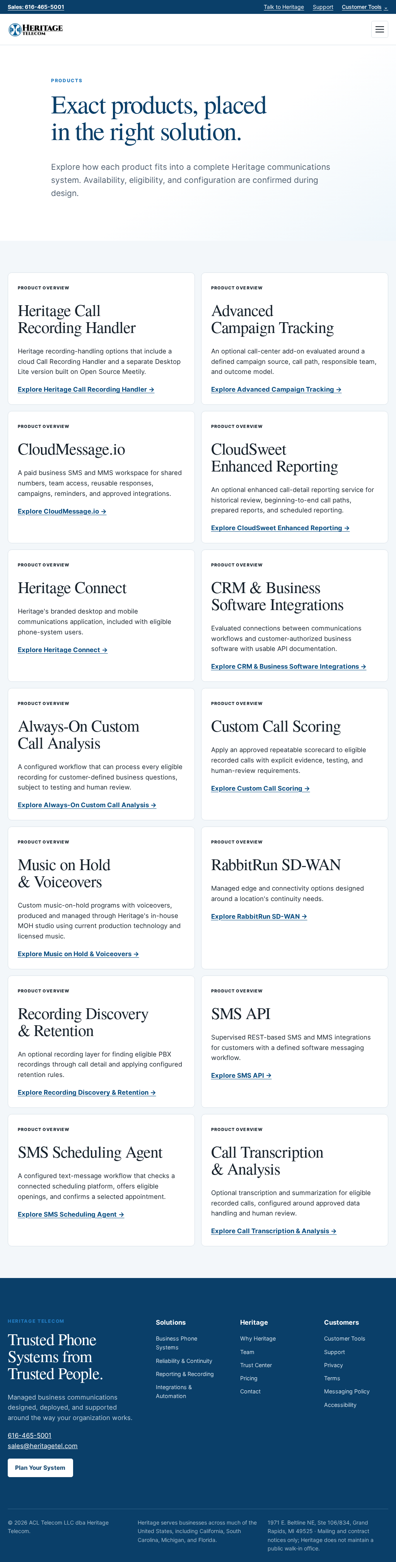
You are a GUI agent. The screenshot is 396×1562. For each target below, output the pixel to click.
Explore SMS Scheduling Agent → (71, 1214)
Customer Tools (365, 6)
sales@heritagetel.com (43, 1446)
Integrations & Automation (174, 1391)
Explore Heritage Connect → (63, 650)
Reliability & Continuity (184, 1360)
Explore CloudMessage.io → (62, 511)
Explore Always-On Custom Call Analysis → (87, 805)
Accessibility (340, 1404)
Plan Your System (40, 1467)
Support (323, 6)
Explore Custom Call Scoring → (260, 788)
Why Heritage (258, 1338)
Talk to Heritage (284, 6)
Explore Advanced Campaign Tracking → (276, 389)
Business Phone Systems (176, 1343)
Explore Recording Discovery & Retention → (87, 1092)
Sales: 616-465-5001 (36, 6)
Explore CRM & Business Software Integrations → (289, 666)
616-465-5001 (29, 1435)
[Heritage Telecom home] (36, 29)
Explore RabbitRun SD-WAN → (259, 916)
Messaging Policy (347, 1391)
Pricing (249, 1378)
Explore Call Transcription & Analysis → (274, 1231)
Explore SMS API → (241, 1075)
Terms (332, 1378)
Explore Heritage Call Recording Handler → (86, 389)
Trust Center (256, 1365)
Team (247, 1352)
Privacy (333, 1365)
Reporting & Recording (185, 1374)
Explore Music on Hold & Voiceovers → (78, 954)
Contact (250, 1391)
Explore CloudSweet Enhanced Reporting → (280, 528)
